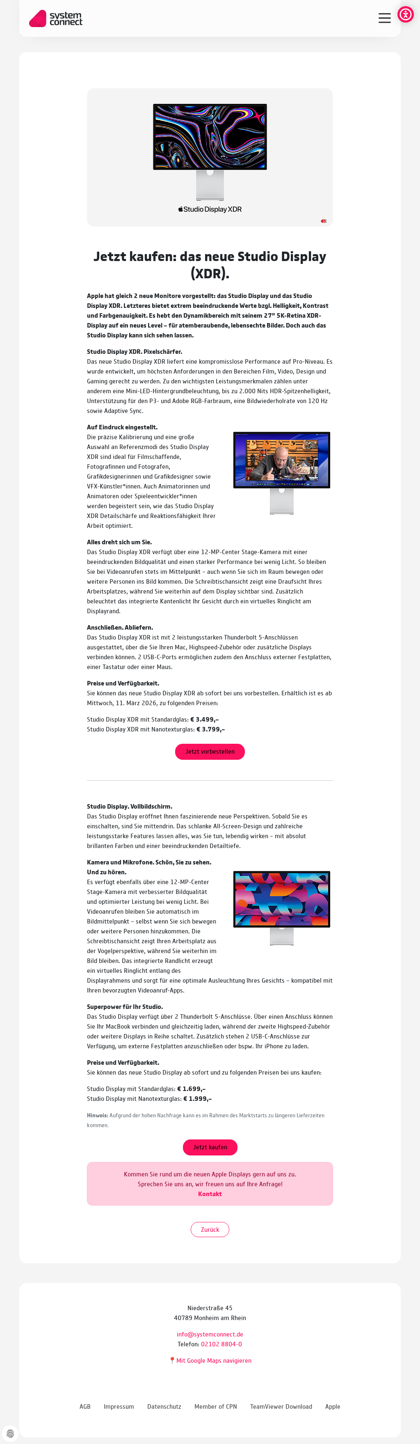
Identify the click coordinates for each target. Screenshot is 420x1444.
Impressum (119, 1406)
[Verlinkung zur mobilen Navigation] (385, 17)
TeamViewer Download (281, 1406)
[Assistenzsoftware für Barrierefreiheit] (405, 14)
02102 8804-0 (221, 1343)
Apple (332, 1406)
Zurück (210, 1229)
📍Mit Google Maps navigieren (209, 1360)
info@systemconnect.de (210, 1333)
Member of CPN (215, 1406)
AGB (85, 1406)
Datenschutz (164, 1406)
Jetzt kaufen (210, 1146)
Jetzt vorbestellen (210, 751)
